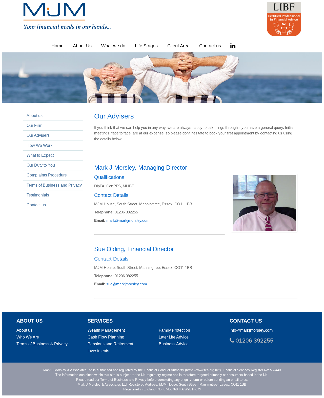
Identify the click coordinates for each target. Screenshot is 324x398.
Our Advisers (38, 135)
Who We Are (27, 337)
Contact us (210, 45)
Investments (98, 350)
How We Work (39, 145)
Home (57, 45)
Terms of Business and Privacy (54, 185)
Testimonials (38, 195)
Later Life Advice (174, 337)
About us (35, 115)
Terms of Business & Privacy (42, 344)
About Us (82, 45)
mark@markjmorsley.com (128, 220)
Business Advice (174, 344)
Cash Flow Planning (106, 337)
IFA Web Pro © (190, 389)
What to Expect (40, 155)
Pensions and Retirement (110, 344)
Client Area (178, 45)
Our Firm (34, 125)
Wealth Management (106, 330)
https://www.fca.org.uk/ (203, 370)
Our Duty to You (41, 165)
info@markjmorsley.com (251, 330)
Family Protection (174, 330)
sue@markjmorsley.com (126, 284)
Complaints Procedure (47, 175)
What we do (113, 45)
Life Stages (146, 45)
